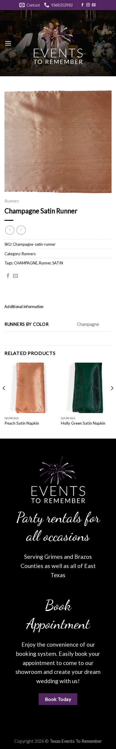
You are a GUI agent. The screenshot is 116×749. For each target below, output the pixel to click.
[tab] (58, 306)
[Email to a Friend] (15, 276)
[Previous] (4, 400)
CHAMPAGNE (25, 263)
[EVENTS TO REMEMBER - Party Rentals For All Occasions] (58, 43)
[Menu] (8, 43)
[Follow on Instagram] (88, 5)
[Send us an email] (93, 5)
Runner (45, 263)
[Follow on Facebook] (82, 5)
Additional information (24, 306)
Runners (11, 201)
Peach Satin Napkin (21, 423)
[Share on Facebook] (8, 276)
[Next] (112, 400)
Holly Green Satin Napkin (83, 423)
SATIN (57, 263)
